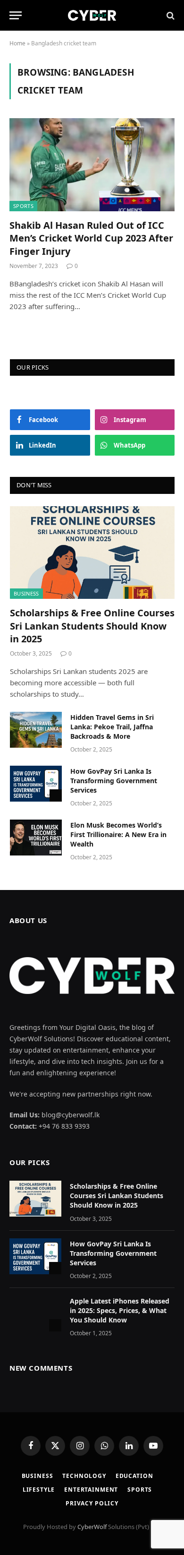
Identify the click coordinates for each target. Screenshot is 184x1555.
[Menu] (15, 15)
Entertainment (91, 1490)
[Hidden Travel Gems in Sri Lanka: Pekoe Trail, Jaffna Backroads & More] (36, 730)
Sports (23, 205)
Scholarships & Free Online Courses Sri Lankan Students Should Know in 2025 (92, 625)
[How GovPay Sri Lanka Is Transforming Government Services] (36, 784)
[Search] (170, 15)
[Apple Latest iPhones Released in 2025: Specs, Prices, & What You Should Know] (35, 1313)
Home (17, 43)
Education (134, 1476)
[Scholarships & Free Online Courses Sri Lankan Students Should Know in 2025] (92, 552)
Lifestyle (39, 1490)
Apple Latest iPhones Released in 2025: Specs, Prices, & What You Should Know (119, 1310)
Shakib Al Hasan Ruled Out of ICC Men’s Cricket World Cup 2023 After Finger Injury (91, 238)
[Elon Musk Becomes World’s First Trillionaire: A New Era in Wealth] (36, 837)
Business (26, 593)
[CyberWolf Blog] (92, 15)
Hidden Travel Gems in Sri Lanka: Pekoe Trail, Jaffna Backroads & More (112, 727)
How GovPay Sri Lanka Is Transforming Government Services (113, 781)
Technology (84, 1476)
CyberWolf (92, 1526)
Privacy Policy (92, 1503)
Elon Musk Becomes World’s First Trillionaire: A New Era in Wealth (118, 834)
